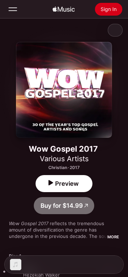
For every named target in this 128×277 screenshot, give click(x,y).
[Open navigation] (13, 9)
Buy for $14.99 (62, 205)
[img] (64, 9)
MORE (113, 236)
